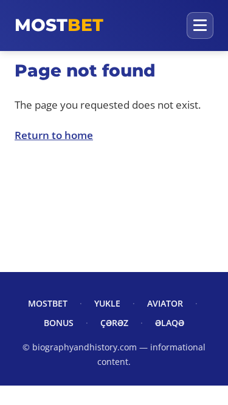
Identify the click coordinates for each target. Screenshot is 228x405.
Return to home (54, 135)
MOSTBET (47, 303)
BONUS (59, 322)
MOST (59, 25)
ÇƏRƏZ (114, 322)
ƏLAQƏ (169, 322)
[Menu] (200, 25)
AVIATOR (165, 303)
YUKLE (107, 303)
